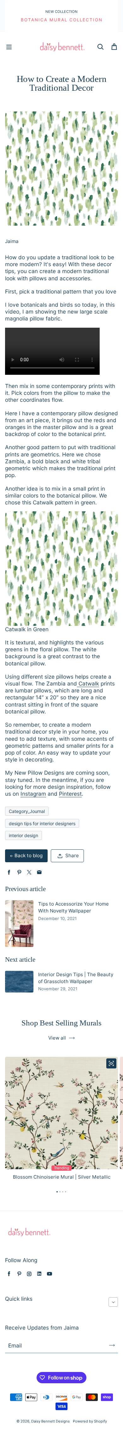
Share (72, 855)
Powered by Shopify (90, 1421)
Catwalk (88, 683)
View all (57, 1038)
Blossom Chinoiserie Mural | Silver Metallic (61, 1177)
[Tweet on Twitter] (29, 872)
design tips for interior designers (42, 823)
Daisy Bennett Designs (50, 1421)
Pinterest (70, 793)
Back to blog (29, 855)
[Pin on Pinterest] (19, 872)
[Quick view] (111, 1063)
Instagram (33, 793)
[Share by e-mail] (39, 872)
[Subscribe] (112, 1345)
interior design (23, 835)
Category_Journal (27, 811)
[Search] (100, 47)
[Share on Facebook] (9, 872)
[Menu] (9, 47)
